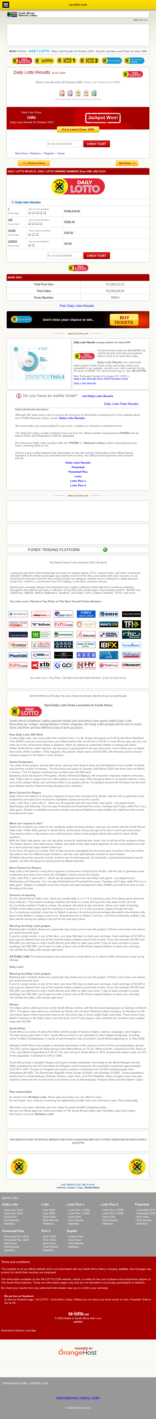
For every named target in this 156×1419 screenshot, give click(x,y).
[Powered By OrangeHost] (78, 1356)
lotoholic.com (39, 1383)
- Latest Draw (75, 1236)
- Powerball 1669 (145, 1213)
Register (49, 153)
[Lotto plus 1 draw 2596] (66, 64)
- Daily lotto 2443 (12, 1213)
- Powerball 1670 (145, 1209)
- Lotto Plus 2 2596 (112, 1209)
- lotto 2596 (48, 1209)
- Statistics (8, 1223)
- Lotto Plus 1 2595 (78, 1213)
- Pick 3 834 (48, 1236)
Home (61, 153)
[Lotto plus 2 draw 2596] (89, 64)
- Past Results (10, 1220)
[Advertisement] (78, 34)
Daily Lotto (16, 966)
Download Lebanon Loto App (18, 1330)
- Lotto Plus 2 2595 (112, 1213)
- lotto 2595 (48, 1213)
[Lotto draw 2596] (44, 64)
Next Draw (21, 153)
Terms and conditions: (16, 1262)
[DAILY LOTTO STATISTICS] (39, 364)
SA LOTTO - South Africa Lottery (54, 1299)
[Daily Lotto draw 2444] (21, 64)
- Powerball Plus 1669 (15, 1239)
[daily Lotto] (78, 187)
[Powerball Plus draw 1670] (134, 64)
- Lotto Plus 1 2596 (78, 1209)
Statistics (35, 153)
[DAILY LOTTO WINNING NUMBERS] (78, 95)
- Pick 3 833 (48, 1239)
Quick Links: (10, 1197)
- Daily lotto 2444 (12, 1209)
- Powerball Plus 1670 (15, 1236)
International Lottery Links (78, 1398)
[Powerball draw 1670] (111, 64)
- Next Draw (9, 1216)
